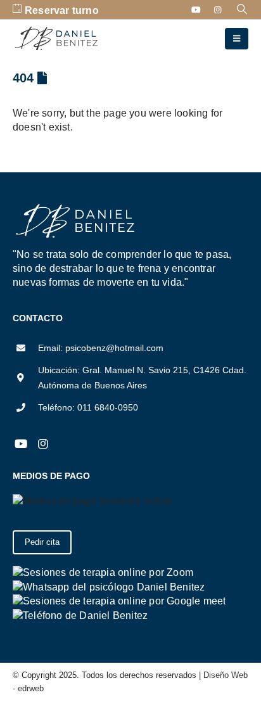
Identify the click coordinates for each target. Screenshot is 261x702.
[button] (242, 9)
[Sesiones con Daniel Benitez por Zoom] (103, 571)
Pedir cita (42, 542)
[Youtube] (196, 9)
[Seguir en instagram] (43, 444)
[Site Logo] (57, 39)
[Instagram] (218, 9)
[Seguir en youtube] (21, 444)
